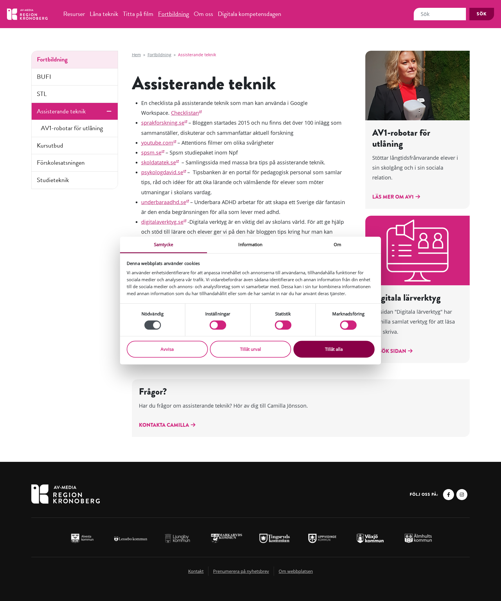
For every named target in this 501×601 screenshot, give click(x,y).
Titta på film (138, 14)
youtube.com (157, 142)
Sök (482, 14)
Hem (136, 54)
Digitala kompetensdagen (249, 14)
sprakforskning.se (162, 122)
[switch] (218, 325)
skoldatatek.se (158, 162)
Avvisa (167, 349)
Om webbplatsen (296, 571)
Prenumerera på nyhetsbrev (241, 571)
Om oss (203, 14)
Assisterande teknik (61, 111)
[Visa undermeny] (109, 111)
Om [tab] (337, 244)
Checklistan (185, 112)
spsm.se (151, 152)
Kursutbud (50, 145)
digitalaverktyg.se (162, 221)
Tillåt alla (334, 349)
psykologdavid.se (162, 172)
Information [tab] (250, 244)
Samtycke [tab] (163, 244)
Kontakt (196, 571)
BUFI (44, 76)
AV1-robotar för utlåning (72, 128)
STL (42, 94)
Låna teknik (104, 14)
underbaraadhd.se (163, 202)
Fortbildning (173, 14)
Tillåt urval (250, 349)
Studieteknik (53, 180)
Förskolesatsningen (61, 162)
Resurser (74, 14)
